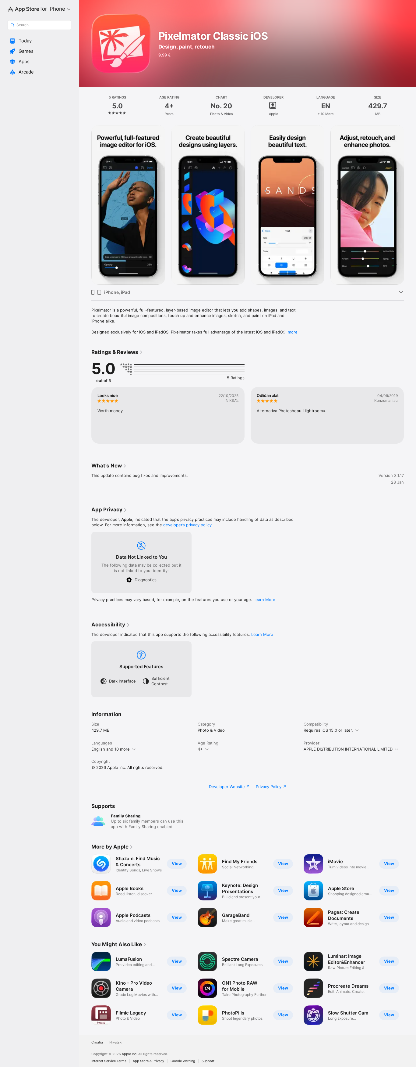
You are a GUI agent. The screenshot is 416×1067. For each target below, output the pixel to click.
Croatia (97, 1042)
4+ (200, 749)
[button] (39, 40)
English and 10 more (110, 749)
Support (208, 1061)
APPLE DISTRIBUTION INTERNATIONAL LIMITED (348, 749)
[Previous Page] (85, 204)
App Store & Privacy (148, 1061)
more (293, 332)
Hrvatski (115, 1042)
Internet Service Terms (108, 1061)
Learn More (264, 599)
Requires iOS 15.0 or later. (328, 730)
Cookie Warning (183, 1061)
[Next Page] (410, 204)
